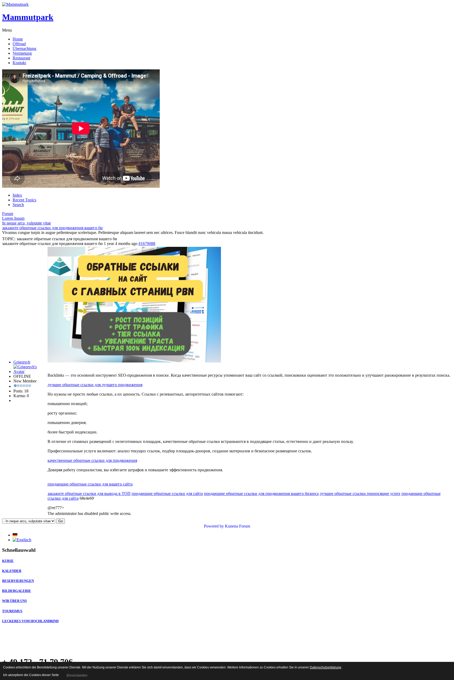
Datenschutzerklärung (325, 667)
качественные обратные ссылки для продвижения (92, 460)
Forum (7, 213)
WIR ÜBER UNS (14, 601)
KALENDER (11, 571)
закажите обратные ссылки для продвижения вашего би (52, 228)
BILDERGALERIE (16, 591)
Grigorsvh (21, 362)
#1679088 (146, 243)
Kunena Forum (237, 526)
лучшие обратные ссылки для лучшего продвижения (95, 384)
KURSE (8, 561)
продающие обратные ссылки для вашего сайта (90, 484)
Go (60, 521)
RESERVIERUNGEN (18, 581)
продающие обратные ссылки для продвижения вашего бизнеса (261, 493)
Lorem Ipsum (13, 218)
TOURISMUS (12, 611)
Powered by (214, 526)
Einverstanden (76, 675)
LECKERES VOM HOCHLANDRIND (30, 621)
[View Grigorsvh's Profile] (30, 371)
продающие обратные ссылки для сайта (167, 493)
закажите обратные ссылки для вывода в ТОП (89, 493)
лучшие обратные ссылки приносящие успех (360, 493)
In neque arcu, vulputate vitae (26, 223)
